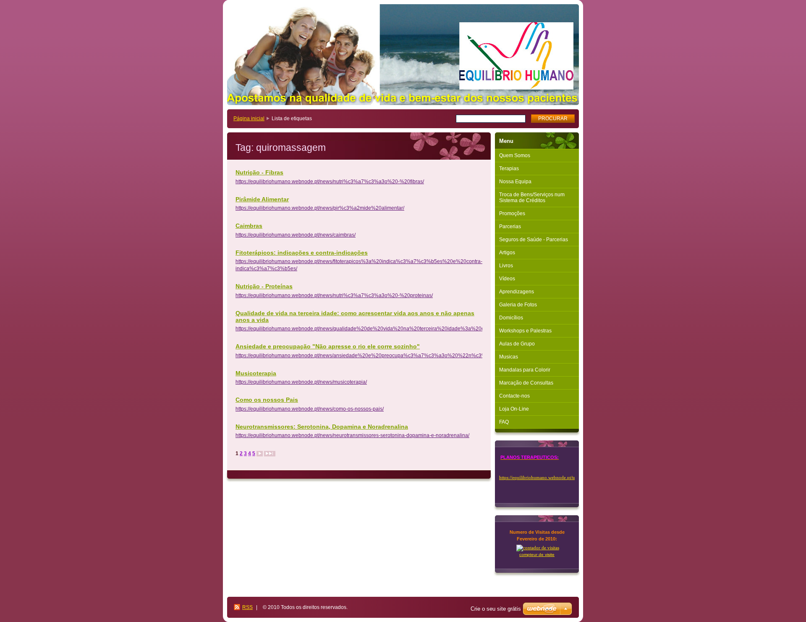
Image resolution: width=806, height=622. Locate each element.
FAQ (504, 422)
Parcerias (510, 226)
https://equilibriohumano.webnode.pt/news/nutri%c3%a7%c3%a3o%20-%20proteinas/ (334, 295)
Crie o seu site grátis (496, 609)
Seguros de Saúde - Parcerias (533, 239)
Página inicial (248, 118)
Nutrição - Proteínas (264, 286)
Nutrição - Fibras (259, 172)
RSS (247, 607)
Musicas (508, 357)
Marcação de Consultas (526, 383)
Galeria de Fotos (518, 305)
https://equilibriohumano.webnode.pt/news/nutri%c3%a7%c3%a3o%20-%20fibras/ (330, 181)
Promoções (512, 213)
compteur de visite (537, 554)
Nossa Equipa (515, 181)
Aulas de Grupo (517, 344)
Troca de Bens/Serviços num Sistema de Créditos (532, 197)
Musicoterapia (256, 373)
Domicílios (511, 318)
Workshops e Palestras (525, 331)
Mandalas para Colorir (524, 370)
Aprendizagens (516, 292)
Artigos (507, 253)
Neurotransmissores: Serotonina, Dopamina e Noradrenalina (322, 426)
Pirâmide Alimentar (262, 199)
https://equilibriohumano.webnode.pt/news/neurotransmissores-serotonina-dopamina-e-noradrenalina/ (352, 435)
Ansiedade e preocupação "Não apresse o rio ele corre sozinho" (328, 346)
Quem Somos (514, 155)
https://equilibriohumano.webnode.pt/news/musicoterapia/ (301, 382)
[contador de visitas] (537, 547)
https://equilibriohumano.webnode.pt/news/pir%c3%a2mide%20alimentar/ (320, 208)
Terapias (509, 168)
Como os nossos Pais (267, 399)
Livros (506, 266)
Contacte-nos (514, 396)
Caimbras (249, 225)
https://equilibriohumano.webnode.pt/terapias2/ (545, 477)
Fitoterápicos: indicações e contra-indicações (302, 252)
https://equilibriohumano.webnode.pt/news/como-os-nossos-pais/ (310, 409)
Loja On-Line (514, 409)
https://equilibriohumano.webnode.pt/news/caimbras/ (296, 235)
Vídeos (507, 279)
